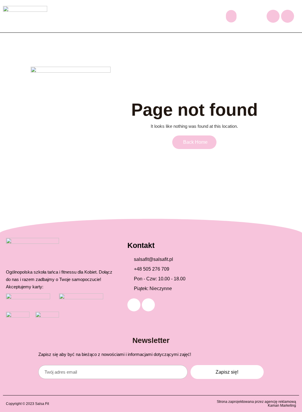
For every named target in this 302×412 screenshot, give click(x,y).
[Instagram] (287, 16)
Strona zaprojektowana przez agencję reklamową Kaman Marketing (256, 404)
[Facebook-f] (273, 16)
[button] (231, 16)
